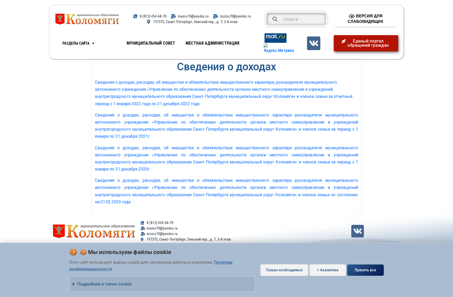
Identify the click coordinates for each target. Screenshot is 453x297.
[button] (366, 43)
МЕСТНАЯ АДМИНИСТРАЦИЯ (212, 43)
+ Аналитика (327, 270)
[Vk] (313, 43)
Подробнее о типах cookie (104, 284)
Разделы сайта (75, 43)
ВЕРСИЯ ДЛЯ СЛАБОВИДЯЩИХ (365, 19)
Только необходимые (284, 270)
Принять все (365, 270)
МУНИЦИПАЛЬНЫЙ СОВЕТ (151, 43)
